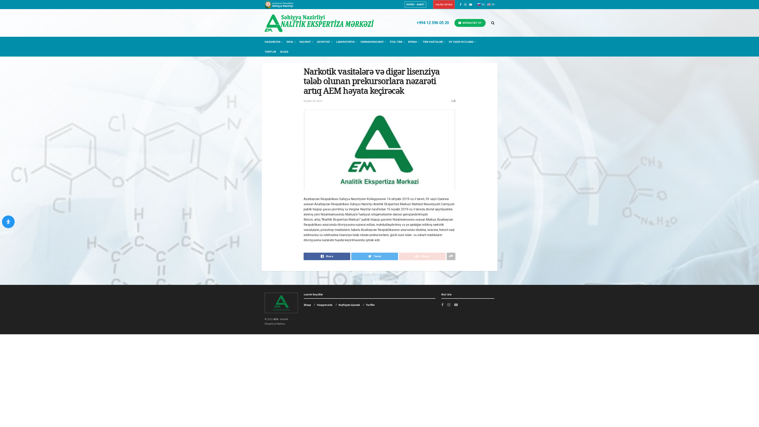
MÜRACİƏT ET (472, 22)
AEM (275, 319)
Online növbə (443, 4)
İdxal (290, 42)
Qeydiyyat (323, 42)
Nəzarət (305, 42)
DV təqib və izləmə (461, 42)
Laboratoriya (345, 42)
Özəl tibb (396, 42)
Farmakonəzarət (372, 42)
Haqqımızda (272, 42)
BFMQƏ (412, 42)
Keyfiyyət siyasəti (349, 304)
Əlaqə (284, 51)
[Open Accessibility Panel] (8, 221)
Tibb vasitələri (433, 42)
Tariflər (270, 51)
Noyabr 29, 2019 (313, 100)
